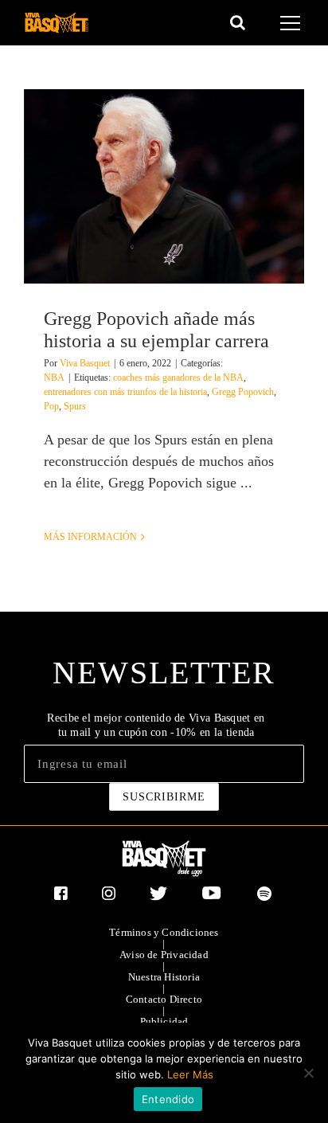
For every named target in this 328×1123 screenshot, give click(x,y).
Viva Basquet (85, 363)
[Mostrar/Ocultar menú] (292, 23)
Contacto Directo (164, 999)
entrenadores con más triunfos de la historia (125, 391)
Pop (51, 406)
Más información (90, 536)
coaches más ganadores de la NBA (178, 377)
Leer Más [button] (190, 1074)
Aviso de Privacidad (164, 955)
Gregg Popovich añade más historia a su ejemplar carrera (156, 329)
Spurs (75, 406)
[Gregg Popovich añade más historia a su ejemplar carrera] (164, 186)
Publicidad (164, 1021)
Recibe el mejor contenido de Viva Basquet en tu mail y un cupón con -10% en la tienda (155, 725)
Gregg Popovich (243, 391)
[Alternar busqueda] (237, 22)
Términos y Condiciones (163, 932)
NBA (54, 377)
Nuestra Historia (164, 977)
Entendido (168, 1099)
